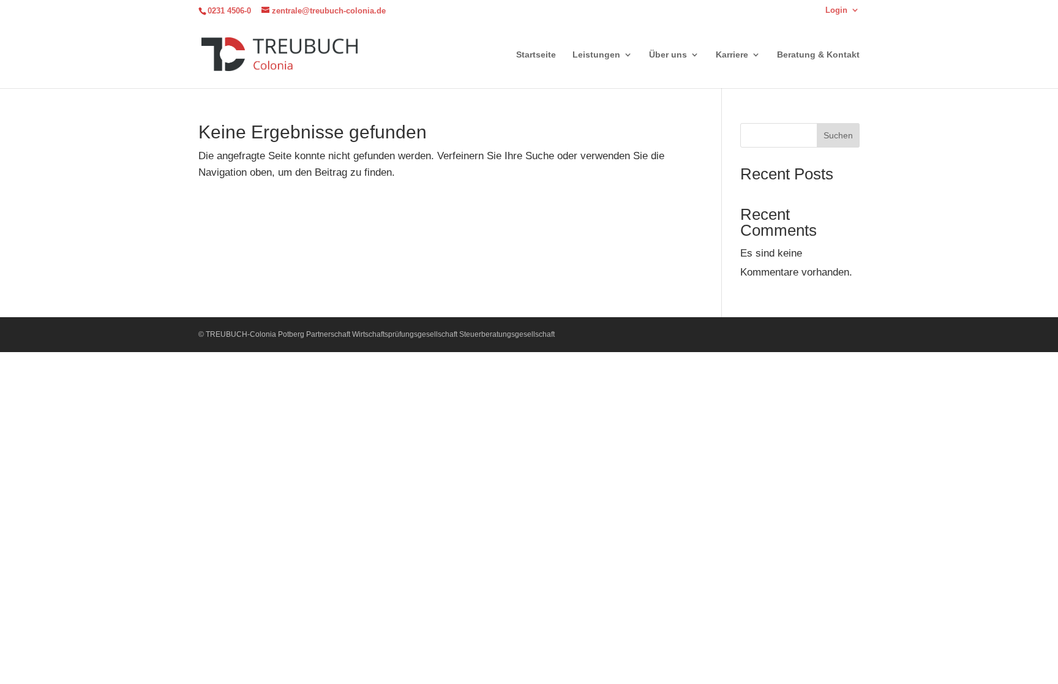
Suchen (838, 135)
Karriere (732, 54)
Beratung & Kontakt (818, 54)
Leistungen (596, 54)
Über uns (668, 54)
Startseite (536, 54)
